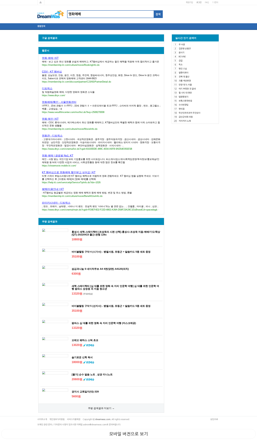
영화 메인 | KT (50, 118)
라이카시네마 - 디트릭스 (56, 202)
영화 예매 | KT (50, 57)
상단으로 (214, 419)
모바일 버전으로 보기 (128, 434)
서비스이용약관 (73, 419)
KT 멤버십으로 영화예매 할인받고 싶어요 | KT (68, 172)
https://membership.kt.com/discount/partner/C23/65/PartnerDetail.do (76, 81)
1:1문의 (215, 2)
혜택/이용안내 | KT (53, 189)
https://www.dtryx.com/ (53, 95)
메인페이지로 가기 (41, 2)
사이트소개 (42, 419)
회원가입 (189, 2)
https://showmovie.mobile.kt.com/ (59, 165)
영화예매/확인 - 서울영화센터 (59, 102)
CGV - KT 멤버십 (52, 71)
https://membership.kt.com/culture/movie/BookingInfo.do (70, 65)
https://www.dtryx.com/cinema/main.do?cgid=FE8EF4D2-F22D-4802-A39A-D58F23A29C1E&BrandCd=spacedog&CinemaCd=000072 (109, 209)
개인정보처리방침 (57, 419)
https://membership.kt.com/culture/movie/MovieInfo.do (69, 129)
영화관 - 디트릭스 (52, 135)
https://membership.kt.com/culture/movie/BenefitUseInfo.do (72, 196)
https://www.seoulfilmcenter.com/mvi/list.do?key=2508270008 (73, 112)
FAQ (207, 2)
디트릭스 (47, 88)
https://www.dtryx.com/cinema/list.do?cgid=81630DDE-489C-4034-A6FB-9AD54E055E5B (87, 149)
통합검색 (41, 26)
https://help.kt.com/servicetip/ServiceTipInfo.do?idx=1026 (71, 182)
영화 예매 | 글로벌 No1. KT (57, 155)
